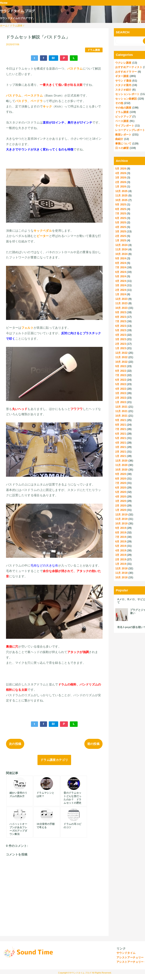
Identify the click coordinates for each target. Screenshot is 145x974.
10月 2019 (121, 523)
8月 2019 (120, 532)
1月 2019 (120, 563)
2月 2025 (120, 235)
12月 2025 (121, 191)
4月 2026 (120, 173)
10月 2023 (121, 307)
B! (53, 58)
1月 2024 (120, 294)
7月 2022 (120, 375)
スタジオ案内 (123, 85)
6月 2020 (120, 487)
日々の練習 (122, 147)
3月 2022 (120, 393)
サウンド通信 (123, 80)
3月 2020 (120, 500)
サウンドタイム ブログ (17, 11)
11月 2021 (121, 411)
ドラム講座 (94, 50)
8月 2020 (120, 478)
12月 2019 (121, 514)
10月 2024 (121, 253)
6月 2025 (120, 218)
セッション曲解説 (126, 98)
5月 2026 (120, 168)
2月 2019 (120, 559)
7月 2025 (120, 213)
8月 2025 (120, 209)
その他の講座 (123, 107)
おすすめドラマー (126, 71)
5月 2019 (120, 545)
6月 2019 (120, 541)
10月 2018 (121, 577)
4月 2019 (120, 550)
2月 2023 (120, 343)
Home (3, 2)
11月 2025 (121, 195)
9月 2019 (120, 527)
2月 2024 (120, 289)
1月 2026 (120, 186)
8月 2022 (120, 370)
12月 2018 (121, 568)
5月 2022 (120, 384)
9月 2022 (120, 366)
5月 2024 (120, 276)
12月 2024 (121, 244)
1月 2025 (120, 240)
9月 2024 (120, 258)
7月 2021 (120, 429)
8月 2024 (120, 262)
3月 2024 (120, 285)
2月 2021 (120, 451)
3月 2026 (120, 177)
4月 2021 (120, 442)
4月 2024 (120, 280)
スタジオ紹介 (123, 89)
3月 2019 (120, 554)
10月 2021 (121, 415)
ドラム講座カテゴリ (54, 760)
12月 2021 (121, 406)
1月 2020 (120, 509)
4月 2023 (120, 334)
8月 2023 (120, 316)
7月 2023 (120, 321)
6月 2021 (120, 433)
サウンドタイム (126, 952)
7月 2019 (120, 536)
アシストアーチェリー (130, 957)
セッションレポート (127, 93)
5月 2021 (120, 438)
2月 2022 (120, 397)
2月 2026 (120, 182)
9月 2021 (120, 420)
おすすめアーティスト (128, 67)
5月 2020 (120, 491)
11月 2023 (121, 303)
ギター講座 (122, 76)
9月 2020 (120, 473)
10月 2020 (121, 469)
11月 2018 (121, 572)
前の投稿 (93, 744)
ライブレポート (124, 125)
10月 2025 (121, 200)
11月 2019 (121, 518)
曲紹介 (119, 138)
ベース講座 (122, 120)
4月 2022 (120, 388)
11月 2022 (121, 357)
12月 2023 (121, 298)
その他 (119, 102)
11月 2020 (121, 464)
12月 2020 (121, 460)
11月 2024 (121, 249)
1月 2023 (120, 348)
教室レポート (123, 134)
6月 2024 (120, 271)
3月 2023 (120, 339)
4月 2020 (120, 496)
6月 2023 (120, 325)
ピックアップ (123, 116)
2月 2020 (120, 505)
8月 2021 (120, 424)
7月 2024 (120, 267)
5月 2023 (120, 330)
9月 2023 (120, 312)
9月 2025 (120, 204)
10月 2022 (121, 361)
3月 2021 (120, 447)
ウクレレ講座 (123, 62)
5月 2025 (120, 222)
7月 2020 (120, 482)
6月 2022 (120, 379)
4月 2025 (120, 226)
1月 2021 (120, 455)
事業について (123, 143)
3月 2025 (120, 231)
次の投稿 (15, 744)
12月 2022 (121, 352)
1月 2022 (120, 402)
